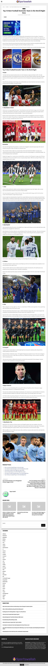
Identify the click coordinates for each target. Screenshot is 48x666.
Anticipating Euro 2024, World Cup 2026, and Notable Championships (15, 631)
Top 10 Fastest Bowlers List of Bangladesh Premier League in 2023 (12, 481)
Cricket (4, 545)
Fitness (4, 552)
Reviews (4, 583)
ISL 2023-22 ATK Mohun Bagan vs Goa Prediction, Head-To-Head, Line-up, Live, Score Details (38, 514)
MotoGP (4, 571)
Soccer (4, 588)
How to (4, 566)
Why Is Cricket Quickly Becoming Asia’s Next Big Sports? (13, 609)
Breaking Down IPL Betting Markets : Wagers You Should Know (14, 611)
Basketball (5, 537)
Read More (27, 664)
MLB (3, 569)
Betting (4, 539)
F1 (3, 549)
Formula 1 (4, 556)
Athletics (4, 533)
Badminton (5, 535)
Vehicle (4, 595)
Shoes (4, 586)
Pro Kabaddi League (6, 578)
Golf (3, 561)
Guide (4, 562)
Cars (3, 542)
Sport (4, 590)
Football (24, 8)
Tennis (4, 591)
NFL (3, 576)
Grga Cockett (21, 14)
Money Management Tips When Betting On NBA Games (13, 617)
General (4, 559)
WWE (4, 596)
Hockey (4, 564)
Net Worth (4, 574)
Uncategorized (5, 593)
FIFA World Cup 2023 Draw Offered (22, 513)
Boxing (4, 540)
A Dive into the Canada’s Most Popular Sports (11, 614)
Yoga (4, 598)
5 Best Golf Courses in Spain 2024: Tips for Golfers (12, 622)
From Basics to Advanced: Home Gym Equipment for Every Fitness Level (16, 625)
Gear (3, 557)
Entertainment (5, 547)
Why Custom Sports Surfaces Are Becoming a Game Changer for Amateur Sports (17, 606)
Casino (4, 544)
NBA (3, 573)
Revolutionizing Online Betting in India (10, 619)
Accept (22, 664)
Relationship (5, 581)
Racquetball (5, 579)
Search (4, 523)
